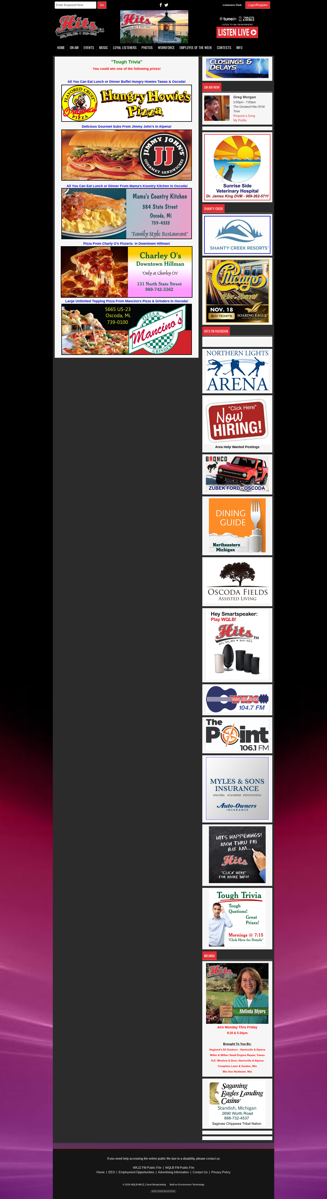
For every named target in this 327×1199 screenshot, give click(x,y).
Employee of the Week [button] (196, 47)
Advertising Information (173, 1172)
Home (101, 1172)
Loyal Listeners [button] (125, 47)
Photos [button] (147, 47)
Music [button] (103, 47)
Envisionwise (185, 1184)
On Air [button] (74, 47)
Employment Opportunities (136, 1172)
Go (102, 5)
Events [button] (89, 47)
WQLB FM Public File (179, 1167)
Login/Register (258, 5)
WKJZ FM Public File (147, 1167)
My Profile (240, 120)
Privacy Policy (220, 1172)
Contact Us (200, 1172)
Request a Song (244, 115)
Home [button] (61, 47)
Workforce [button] (166, 47)
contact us (213, 1158)
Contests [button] (224, 47)
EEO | (112, 1172)
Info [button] (239, 47)
